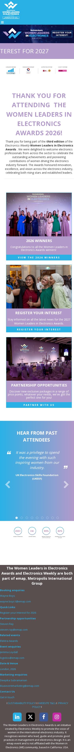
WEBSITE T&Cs (47, 703)
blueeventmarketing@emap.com (19, 686)
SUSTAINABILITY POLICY (21, 703)
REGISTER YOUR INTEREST (39, 329)
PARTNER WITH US (38, 405)
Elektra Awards (9, 641)
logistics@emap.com (12, 658)
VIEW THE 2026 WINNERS (39, 257)
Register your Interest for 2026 (18, 612)
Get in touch (7, 697)
